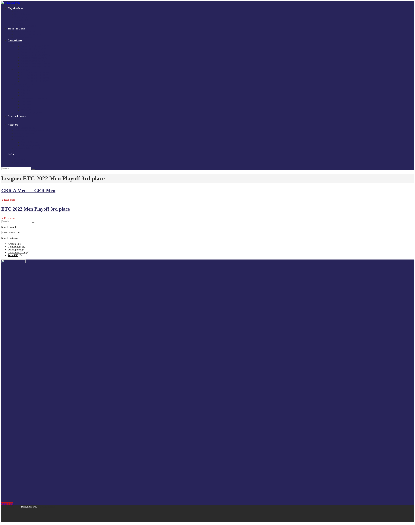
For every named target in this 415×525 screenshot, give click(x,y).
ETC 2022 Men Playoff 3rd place (35, 209)
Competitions (15, 40)
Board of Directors (29, 142)
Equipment (19, 23)
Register (18, 157)
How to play (20, 11)
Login (11, 154)
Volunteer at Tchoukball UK (27, 148)
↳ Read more (8, 199)
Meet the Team (21, 136)
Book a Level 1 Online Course (28, 34)
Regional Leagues (22, 69)
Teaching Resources (23, 37)
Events (17, 122)
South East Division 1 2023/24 (35, 78)
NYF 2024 (25, 93)
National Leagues (22, 43)
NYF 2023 (25, 96)
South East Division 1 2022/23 (35, 81)
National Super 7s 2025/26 (33, 52)
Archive (12, 243)
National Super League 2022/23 (35, 66)
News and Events (17, 116)
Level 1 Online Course (24, 31)
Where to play (20, 17)
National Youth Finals (24, 84)
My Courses (19, 160)
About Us (13, 125)
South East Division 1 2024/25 (35, 75)
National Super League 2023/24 (35, 63)
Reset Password (21, 163)
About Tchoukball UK (24, 128)
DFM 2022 (26, 110)
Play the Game (16, 8)
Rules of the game (22, 14)
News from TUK (16, 252)
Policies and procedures (31, 145)
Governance (19, 139)
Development (15, 249)
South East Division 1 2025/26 (35, 72)
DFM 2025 (26, 101)
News (16, 119)
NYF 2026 (25, 87)
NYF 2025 (25, 90)
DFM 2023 (26, 107)
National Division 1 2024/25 (34, 58)
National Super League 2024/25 (35, 55)
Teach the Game (16, 29)
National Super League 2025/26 (35, 46)
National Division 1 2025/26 (34, 49)
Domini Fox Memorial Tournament (30, 98)
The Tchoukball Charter (25, 26)
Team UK (13, 255)
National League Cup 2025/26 (28, 113)
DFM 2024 (26, 104)
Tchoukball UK (29, 506)
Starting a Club (21, 20)
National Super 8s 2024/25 (33, 61)
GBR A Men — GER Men (28, 190)
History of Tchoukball (24, 133)
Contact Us (19, 151)
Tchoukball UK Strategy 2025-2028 (30, 131)
